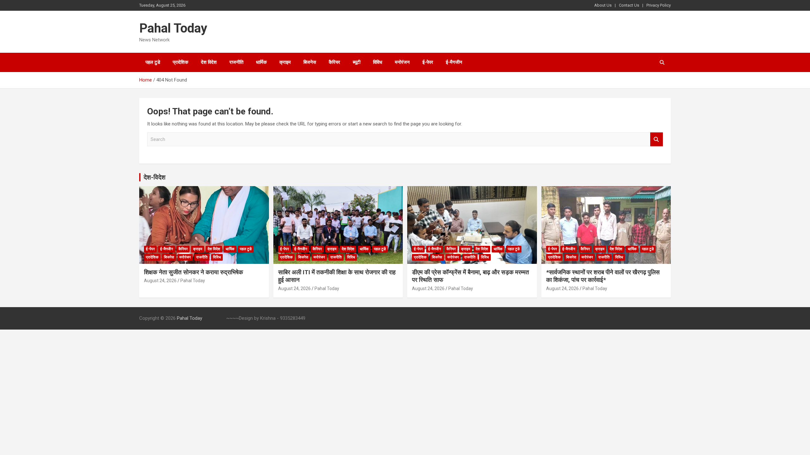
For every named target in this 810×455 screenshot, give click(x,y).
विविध (377, 62)
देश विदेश (209, 62)
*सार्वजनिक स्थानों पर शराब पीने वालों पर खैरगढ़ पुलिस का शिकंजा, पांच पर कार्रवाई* (603, 276)
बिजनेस (309, 62)
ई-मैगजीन (454, 62)
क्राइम (285, 62)
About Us (603, 5)
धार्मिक (261, 62)
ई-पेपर (427, 62)
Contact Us (629, 5)
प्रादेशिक (180, 62)
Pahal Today (173, 28)
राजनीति (236, 62)
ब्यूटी (356, 62)
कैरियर (334, 62)
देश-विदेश (154, 177)
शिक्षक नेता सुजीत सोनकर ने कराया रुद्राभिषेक (193, 272)
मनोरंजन (402, 62)
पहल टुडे (153, 62)
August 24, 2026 (160, 280)
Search (656, 139)
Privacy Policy (658, 5)
